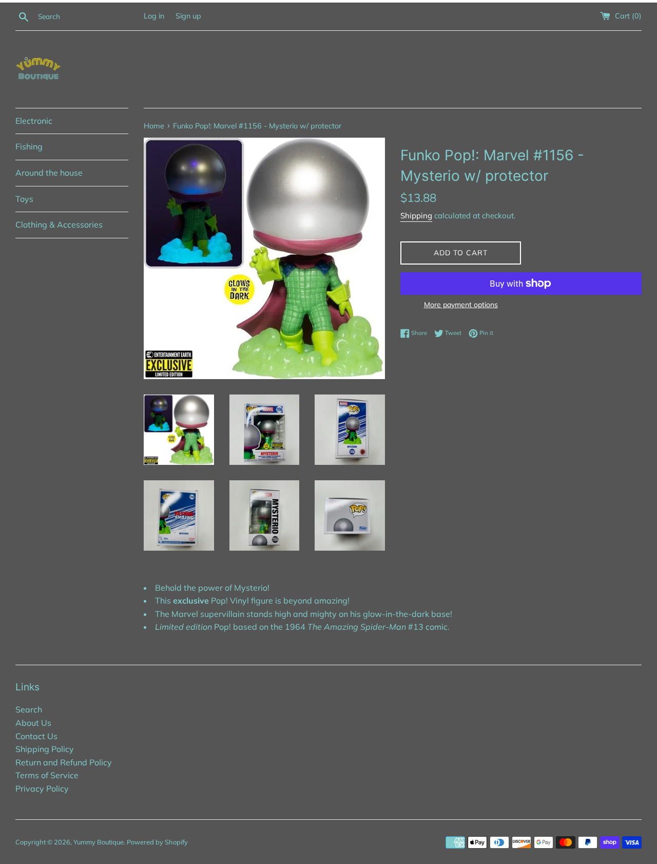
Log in (154, 16)
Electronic (33, 121)
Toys (24, 199)
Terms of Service (47, 775)
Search (28, 709)
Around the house (49, 172)
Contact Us (36, 736)
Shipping (416, 215)
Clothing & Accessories (59, 224)
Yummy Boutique (98, 842)
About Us (33, 723)
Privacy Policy (42, 788)
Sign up (188, 16)
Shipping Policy (44, 749)
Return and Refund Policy (63, 762)
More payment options (461, 304)
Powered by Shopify (157, 842)
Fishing (29, 146)
